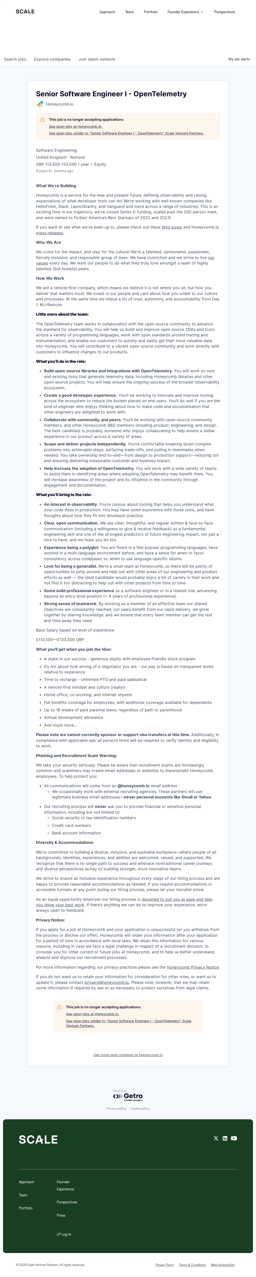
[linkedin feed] (225, 1139)
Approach (107, 12)
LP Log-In (64, 1234)
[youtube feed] (234, 1139)
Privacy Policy (165, 1265)
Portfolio (151, 12)
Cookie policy (140, 1108)
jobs (15, 59)
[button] (185, 12)
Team (129, 12)
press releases (49, 232)
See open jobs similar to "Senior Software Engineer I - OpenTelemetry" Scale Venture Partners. (126, 133)
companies (52, 59)
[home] (25, 11)
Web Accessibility (223, 1265)
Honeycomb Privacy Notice (193, 967)
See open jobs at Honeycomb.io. (75, 126)
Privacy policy (116, 1108)
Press (61, 1215)
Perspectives (224, 12)
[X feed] (216, 1139)
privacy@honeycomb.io (106, 982)
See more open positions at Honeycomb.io (128, 1055)
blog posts (172, 227)
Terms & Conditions (192, 1265)
